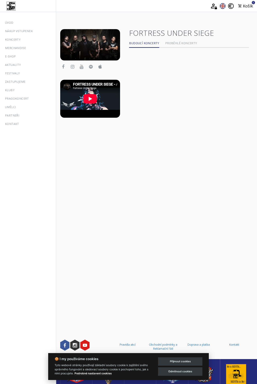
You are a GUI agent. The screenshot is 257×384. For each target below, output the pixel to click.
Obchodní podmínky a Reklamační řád (163, 346)
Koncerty (12, 39)
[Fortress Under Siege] (90, 44)
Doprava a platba (198, 344)
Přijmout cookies (180, 361)
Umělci (10, 107)
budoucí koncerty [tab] (144, 43)
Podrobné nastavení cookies (93, 373)
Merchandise (15, 48)
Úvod (9, 23)
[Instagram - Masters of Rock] (75, 345)
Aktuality (13, 65)
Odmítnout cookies (180, 371)
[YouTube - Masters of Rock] (85, 345)
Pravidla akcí (127, 344)
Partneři (12, 115)
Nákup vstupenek (19, 31)
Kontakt (12, 124)
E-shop (10, 56)
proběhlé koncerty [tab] (181, 43)
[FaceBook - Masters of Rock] (64, 345)
